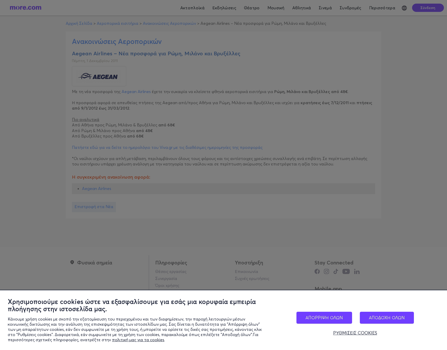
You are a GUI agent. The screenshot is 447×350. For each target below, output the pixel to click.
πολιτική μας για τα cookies (138, 339)
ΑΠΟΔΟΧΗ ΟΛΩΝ (387, 317)
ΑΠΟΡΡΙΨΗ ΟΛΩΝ (324, 317)
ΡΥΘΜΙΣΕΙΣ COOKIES (355, 333)
